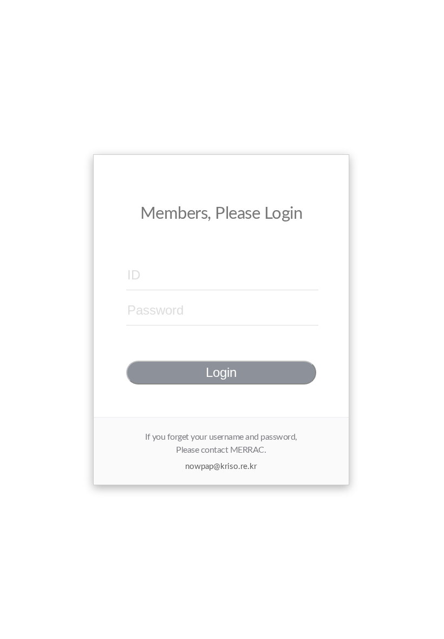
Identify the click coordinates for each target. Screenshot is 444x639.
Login (221, 372)
